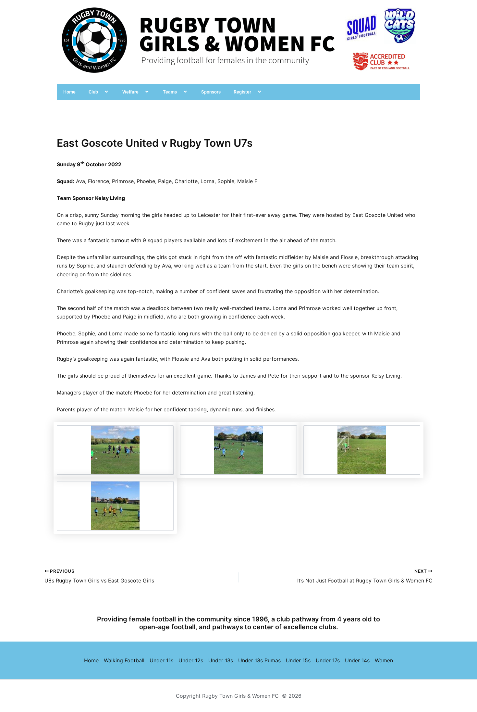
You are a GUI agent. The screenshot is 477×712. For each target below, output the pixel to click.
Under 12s (190, 660)
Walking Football (124, 660)
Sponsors (211, 91)
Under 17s (328, 660)
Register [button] (242, 91)
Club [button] (93, 91)
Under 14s (357, 660)
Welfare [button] (130, 91)
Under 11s (161, 660)
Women (384, 660)
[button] (101, 92)
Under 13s (220, 660)
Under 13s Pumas (259, 660)
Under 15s (298, 660)
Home (69, 91)
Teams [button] (170, 91)
